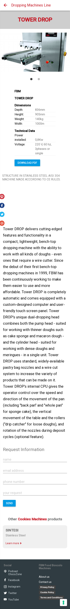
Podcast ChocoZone (15, 573)
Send (9, 503)
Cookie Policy (47, 592)
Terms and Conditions (51, 597)
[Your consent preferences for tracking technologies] (63, 602)
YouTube (13, 599)
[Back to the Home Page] (4, 5)
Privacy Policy (47, 587)
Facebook (14, 580)
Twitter (12, 593)
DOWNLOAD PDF (27, 162)
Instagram (14, 586)
